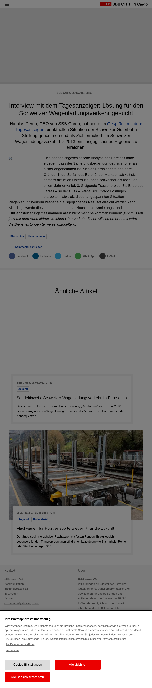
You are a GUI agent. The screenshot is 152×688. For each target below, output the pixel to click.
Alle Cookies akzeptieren (27, 677)
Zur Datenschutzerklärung (20, 644)
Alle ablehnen (77, 664)
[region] (76, 649)
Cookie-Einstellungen (27, 664)
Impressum (12, 650)
